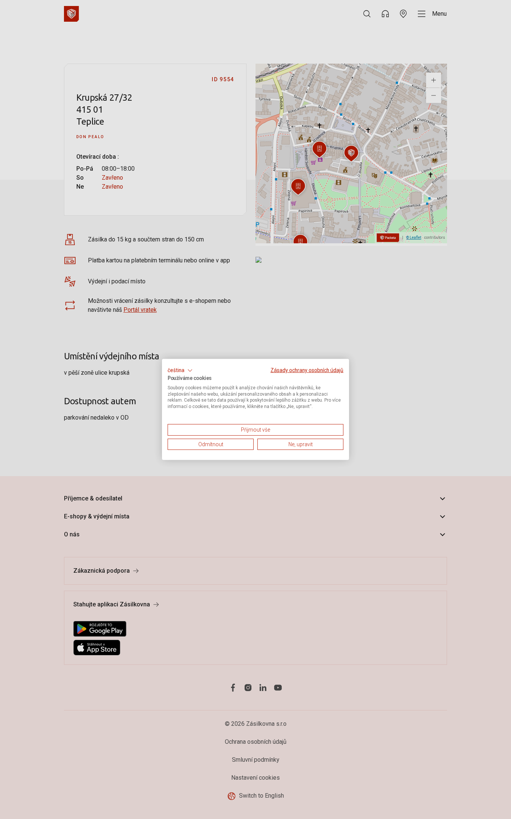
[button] (180, 370)
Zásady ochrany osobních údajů (306, 370)
